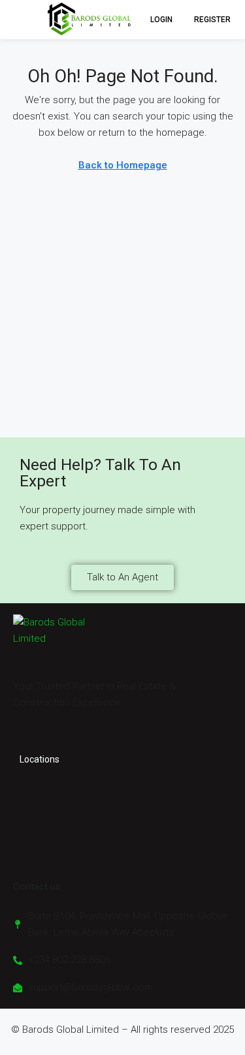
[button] (15, 19)
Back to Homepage (122, 165)
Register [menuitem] (212, 19)
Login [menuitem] (162, 19)
